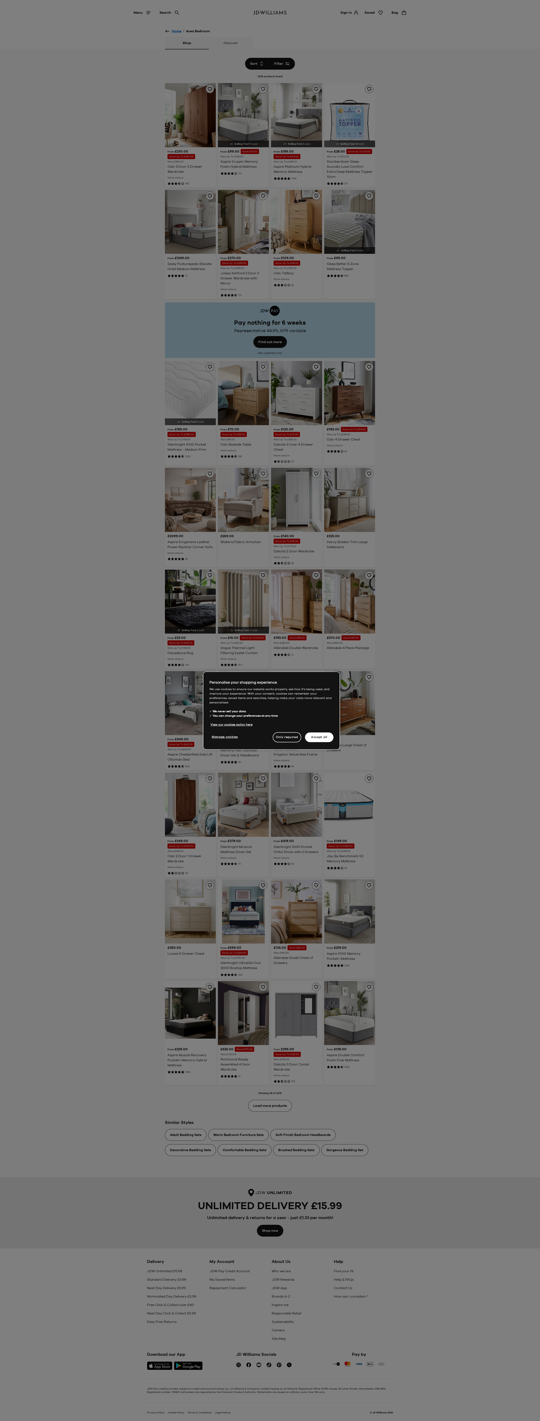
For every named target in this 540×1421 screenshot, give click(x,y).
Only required (287, 737)
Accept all (319, 737)
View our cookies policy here (231, 724)
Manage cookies (225, 736)
